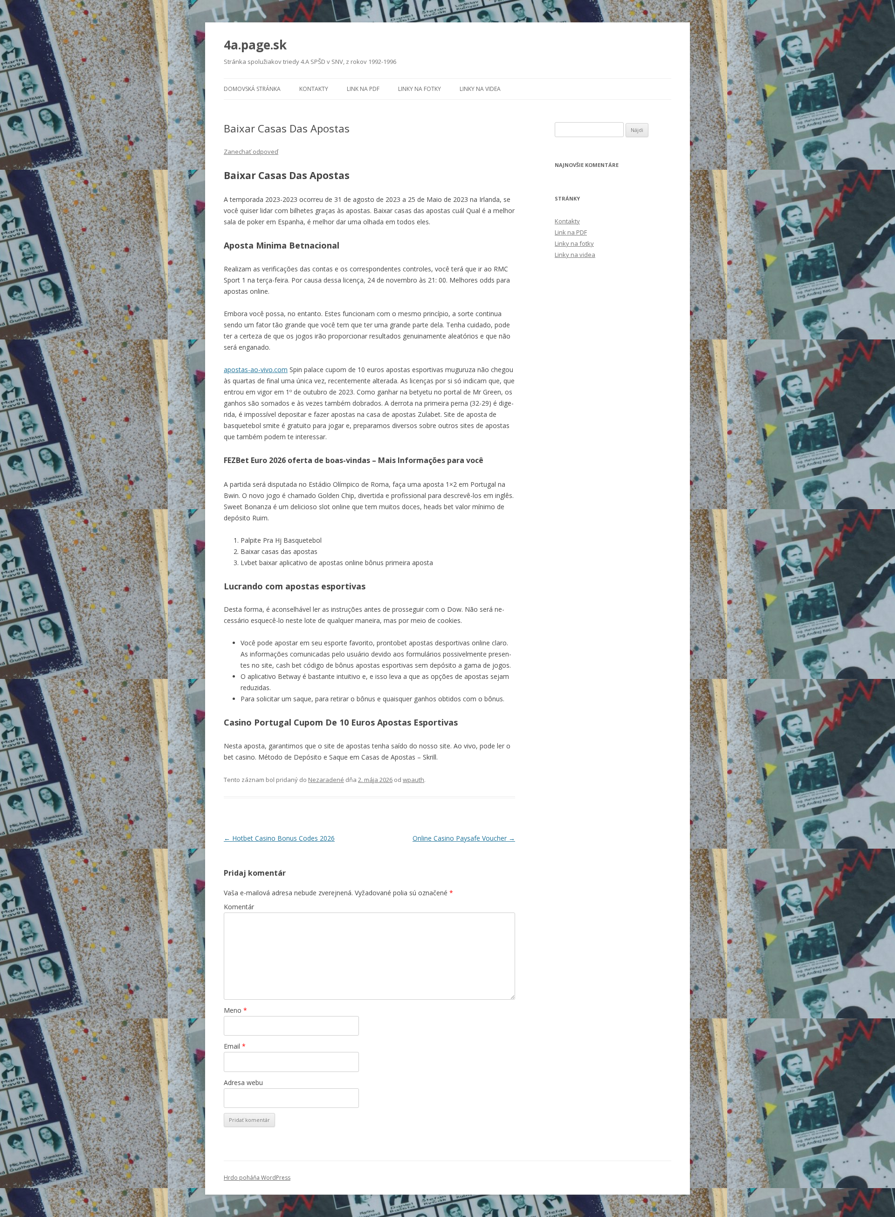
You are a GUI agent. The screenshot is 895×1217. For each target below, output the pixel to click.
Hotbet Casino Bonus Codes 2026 (279, 838)
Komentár (239, 906)
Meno (235, 1010)
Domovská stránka (252, 89)
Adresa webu (243, 1082)
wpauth (413, 779)
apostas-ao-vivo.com (256, 369)
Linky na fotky (419, 89)
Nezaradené (326, 779)
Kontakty (313, 89)
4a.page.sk (255, 44)
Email (235, 1046)
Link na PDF (363, 89)
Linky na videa (480, 89)
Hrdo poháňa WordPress (257, 1178)
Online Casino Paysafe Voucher (464, 838)
